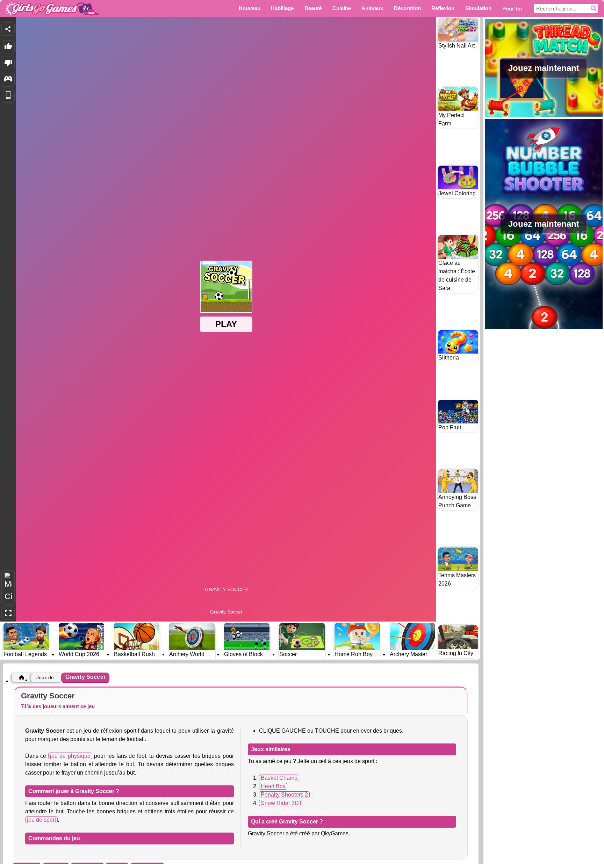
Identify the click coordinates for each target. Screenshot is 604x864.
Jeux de (45, 677)
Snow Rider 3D (280, 803)
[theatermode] (8, 587)
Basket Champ (279, 778)
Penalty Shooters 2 (284, 795)
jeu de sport (41, 820)
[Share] (8, 29)
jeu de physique (70, 756)
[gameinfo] (8, 80)
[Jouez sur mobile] (8, 96)
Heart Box (273, 786)
